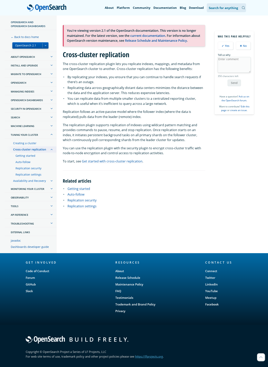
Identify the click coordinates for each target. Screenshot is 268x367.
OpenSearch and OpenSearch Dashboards (28, 24)
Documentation (165, 8)
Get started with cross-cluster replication (112, 161)
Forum (30, 278)
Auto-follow (22, 162)
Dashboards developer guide (30, 247)
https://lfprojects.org (149, 356)
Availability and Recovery (29, 181)
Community (141, 8)
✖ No (243, 46)
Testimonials (124, 298)
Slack (29, 291)
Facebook (212, 304)
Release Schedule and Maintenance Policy (156, 40)
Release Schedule (127, 278)
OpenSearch (47, 8)
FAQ (118, 291)
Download (196, 8)
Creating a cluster (24, 143)
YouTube (211, 291)
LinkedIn (211, 284)
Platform (123, 8)
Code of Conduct (37, 271)
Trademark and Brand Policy (135, 304)
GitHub (31, 284)
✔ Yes (225, 46)
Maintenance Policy (129, 284)
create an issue (238, 110)
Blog (183, 8)
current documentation (147, 36)
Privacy (120, 311)
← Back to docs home (25, 37)
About (109, 8)
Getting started (25, 156)
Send (234, 83)
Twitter (210, 278)
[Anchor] (93, 180)
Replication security (28, 168)
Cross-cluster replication (29, 149)
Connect (211, 271)
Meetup (210, 298)
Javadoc (16, 240)
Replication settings (28, 174)
